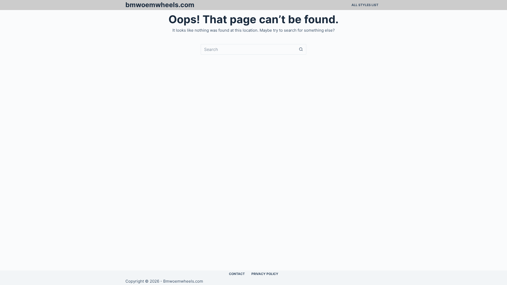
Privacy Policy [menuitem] (264, 274)
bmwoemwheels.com (159, 5)
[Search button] (301, 49)
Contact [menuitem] (237, 274)
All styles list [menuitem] (364, 5)
